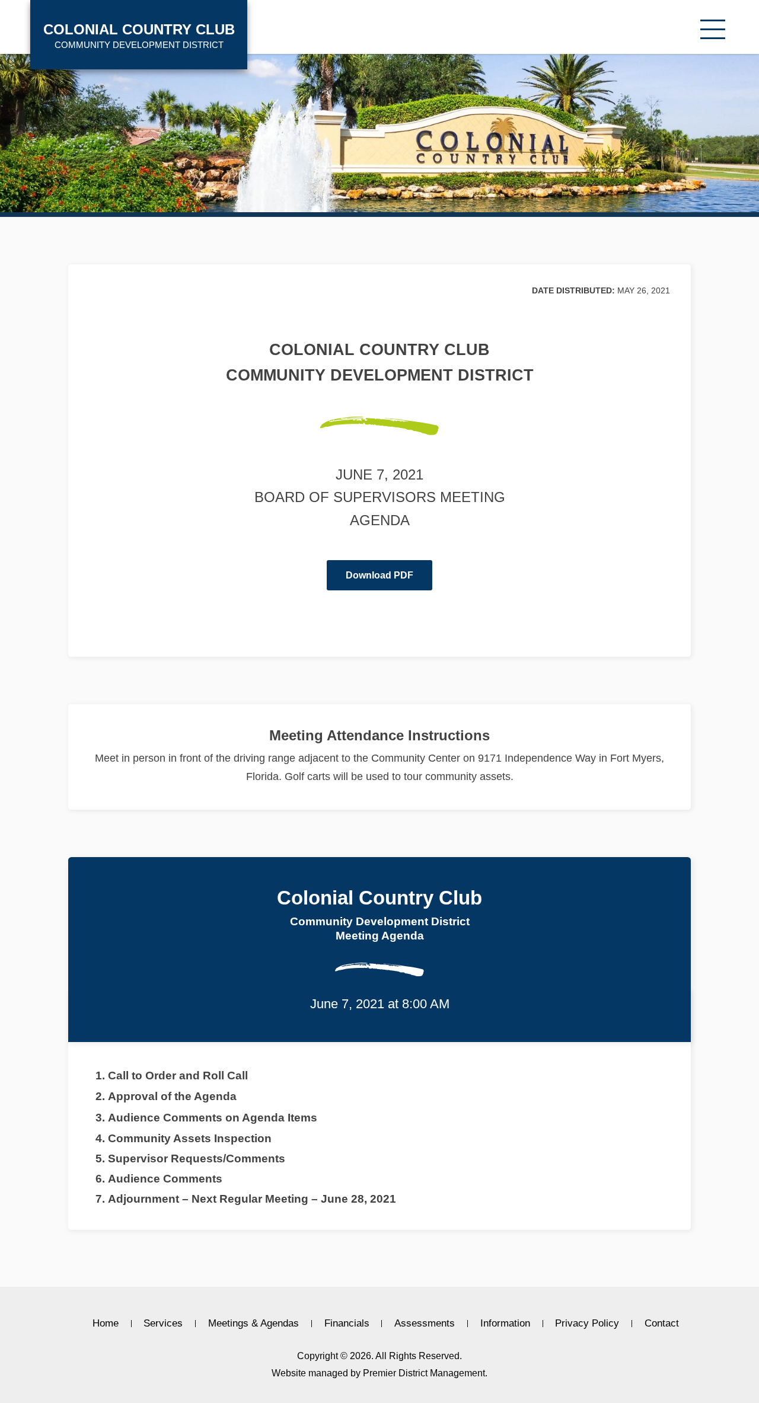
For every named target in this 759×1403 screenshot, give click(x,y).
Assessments (424, 1323)
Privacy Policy (587, 1323)
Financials (346, 1323)
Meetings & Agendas (253, 1323)
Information (505, 1323)
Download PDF (379, 575)
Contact (662, 1323)
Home (106, 1323)
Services (163, 1323)
